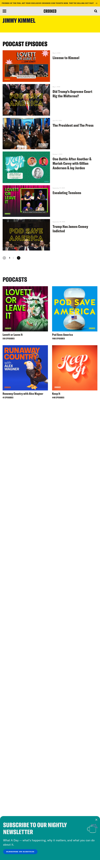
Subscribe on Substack (20, 852)
